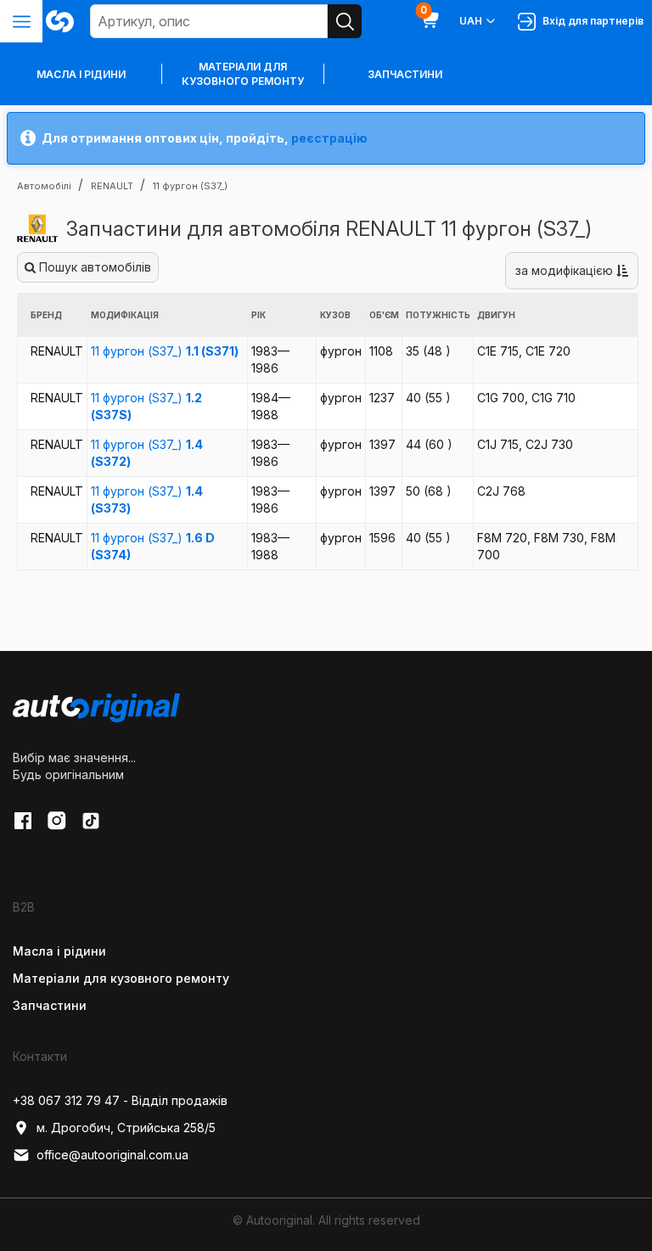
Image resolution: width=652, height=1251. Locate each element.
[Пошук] (345, 21)
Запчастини (405, 74)
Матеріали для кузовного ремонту (243, 73)
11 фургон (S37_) (165, 351)
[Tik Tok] (91, 821)
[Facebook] (23, 821)
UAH (470, 20)
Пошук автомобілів (93, 267)
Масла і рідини (59, 951)
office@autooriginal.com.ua (112, 1154)
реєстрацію (329, 138)
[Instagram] (57, 821)
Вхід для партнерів (590, 20)
